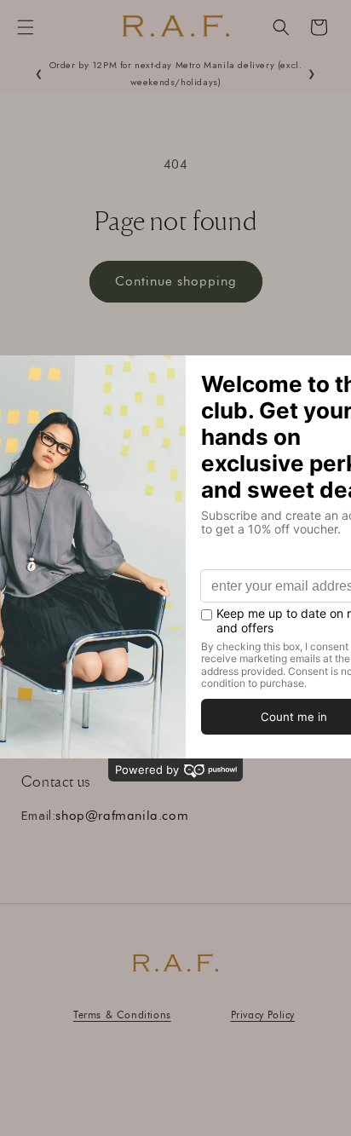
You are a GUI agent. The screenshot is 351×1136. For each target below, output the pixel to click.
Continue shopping (176, 281)
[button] (25, 27)
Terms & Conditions (122, 1014)
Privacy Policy (263, 1014)
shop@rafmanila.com (121, 815)
